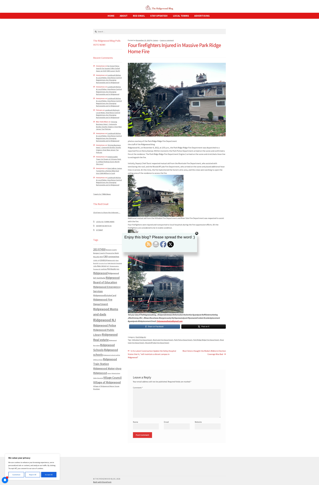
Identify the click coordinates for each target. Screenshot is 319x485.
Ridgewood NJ (104, 320)
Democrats (111, 260)
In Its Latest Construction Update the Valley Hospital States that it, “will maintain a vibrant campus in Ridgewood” (152, 354)
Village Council (112, 377)
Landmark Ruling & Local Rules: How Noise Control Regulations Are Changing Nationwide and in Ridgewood (109, 79)
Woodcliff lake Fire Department (157, 343)
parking (104, 269)
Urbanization (116, 373)
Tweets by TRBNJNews (102, 194)
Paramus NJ (97, 269)
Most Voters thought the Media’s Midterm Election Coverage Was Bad (204, 352)
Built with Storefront (102, 482)
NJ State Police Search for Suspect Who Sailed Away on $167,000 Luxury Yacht (108, 68)
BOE (101, 257)
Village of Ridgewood (107, 382)
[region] (32, 467)
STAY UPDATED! (159, 15)
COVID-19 (96, 260)
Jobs (95, 266)
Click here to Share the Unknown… (106, 212)
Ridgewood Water (104, 368)
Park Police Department (183, 340)
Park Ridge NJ (141, 337)
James (155, 40)
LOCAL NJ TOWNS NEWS (105, 222)
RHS (118, 269)
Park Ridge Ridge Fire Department (206, 340)
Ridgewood (100, 273)
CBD (105, 256)
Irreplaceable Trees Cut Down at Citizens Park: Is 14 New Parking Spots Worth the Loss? (108, 160)
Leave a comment (167, 40)
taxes (109, 373)
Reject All (32, 475)
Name (135, 422)
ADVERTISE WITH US (104, 226)
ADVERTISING (202, 15)
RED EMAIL (139, 15)
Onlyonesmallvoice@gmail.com (170, 321)
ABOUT (123, 15)
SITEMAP (99, 230)
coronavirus (113, 256)
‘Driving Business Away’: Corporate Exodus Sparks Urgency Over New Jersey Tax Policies (109, 125)
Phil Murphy (111, 269)
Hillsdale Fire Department (142, 340)
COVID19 (103, 260)
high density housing (115, 263)
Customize (16, 475)
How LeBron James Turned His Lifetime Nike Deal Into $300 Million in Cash (109, 170)
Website (198, 422)
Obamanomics (114, 266)
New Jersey (101, 266)
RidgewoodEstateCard (104, 295)
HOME (111, 15)
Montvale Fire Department (163, 340)
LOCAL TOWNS (181, 15)
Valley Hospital (98, 378)
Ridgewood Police (104, 325)
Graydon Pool (103, 263)
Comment (138, 387)
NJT (108, 266)
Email (166, 422)
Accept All (48, 475)
